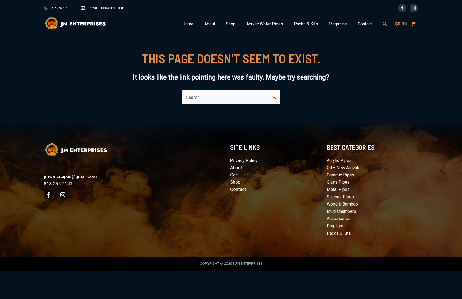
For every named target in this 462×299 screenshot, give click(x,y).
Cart (234, 174)
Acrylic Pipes (339, 160)
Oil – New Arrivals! (344, 167)
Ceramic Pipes (340, 174)
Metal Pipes (338, 189)
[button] (385, 24)
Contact (238, 189)
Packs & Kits (339, 233)
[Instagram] (414, 8)
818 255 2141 (60, 8)
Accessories (339, 218)
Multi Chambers (341, 211)
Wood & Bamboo (342, 204)
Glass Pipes (338, 182)
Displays (335, 225)
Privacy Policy (244, 160)
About (236, 167)
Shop (235, 182)
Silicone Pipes (340, 196)
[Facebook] (402, 8)
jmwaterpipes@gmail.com (106, 8)
